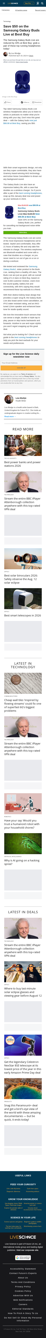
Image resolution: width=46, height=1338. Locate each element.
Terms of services (27, 374)
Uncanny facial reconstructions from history (33, 1209)
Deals (31, 56)
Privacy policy (23, 1287)
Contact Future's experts (23, 1273)
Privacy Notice (29, 376)
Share (9, 102)
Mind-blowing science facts (32, 1226)
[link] (10, 212)
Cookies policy (23, 1291)
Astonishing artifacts (32, 1191)
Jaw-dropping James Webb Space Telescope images (13, 1204)
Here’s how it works (22, 62)
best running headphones (30, 193)
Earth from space (32, 1188)
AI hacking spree (21, 10)
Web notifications (23, 1300)
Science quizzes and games (13, 1222)
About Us (23, 1278)
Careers (23, 1304)
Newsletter (38, 102)
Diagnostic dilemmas (13, 1191)
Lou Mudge (16, 53)
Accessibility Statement (23, 1269)
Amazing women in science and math (33, 1204)
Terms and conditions (23, 1282)
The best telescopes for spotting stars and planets (13, 1227)
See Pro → (29, 3)
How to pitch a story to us (23, 1313)
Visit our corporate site (27, 1250)
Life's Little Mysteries (13, 1188)
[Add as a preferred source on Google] (23, 1257)
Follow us (26, 102)
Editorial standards (23, 1309)
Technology (7, 21)
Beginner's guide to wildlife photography (32, 1222)
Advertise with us (23, 1295)
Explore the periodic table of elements (13, 1209)
